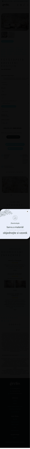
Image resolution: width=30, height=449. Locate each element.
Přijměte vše (15, 227)
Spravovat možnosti (15, 231)
